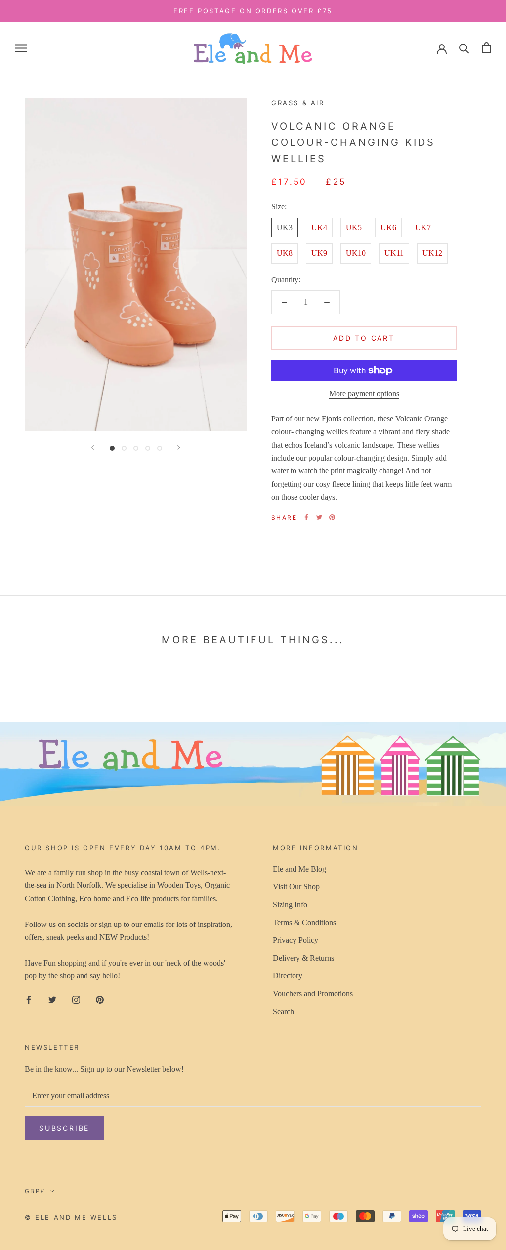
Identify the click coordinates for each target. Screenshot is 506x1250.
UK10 (356, 253)
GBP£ (35, 1191)
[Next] (178, 447)
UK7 (423, 227)
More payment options (364, 393)
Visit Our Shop (296, 886)
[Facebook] (306, 517)
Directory (287, 976)
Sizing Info (290, 904)
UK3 (285, 227)
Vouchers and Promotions (313, 993)
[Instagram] (76, 999)
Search (283, 1011)
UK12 (432, 253)
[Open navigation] (21, 48)
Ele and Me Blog (299, 869)
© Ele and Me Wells (71, 1217)
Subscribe (64, 1128)
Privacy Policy (295, 940)
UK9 (319, 253)
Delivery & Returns (303, 958)
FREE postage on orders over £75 (253, 11)
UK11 (394, 253)
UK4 (319, 227)
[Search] (464, 48)
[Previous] (92, 447)
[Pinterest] (332, 517)
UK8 (285, 253)
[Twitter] (319, 517)
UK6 (388, 227)
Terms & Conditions (304, 922)
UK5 (354, 227)
